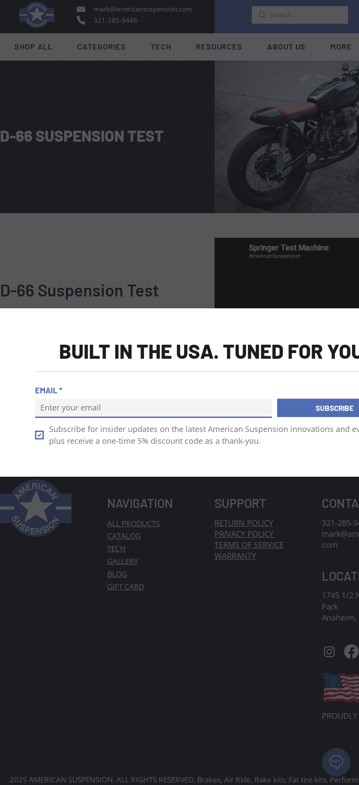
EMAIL (48, 390)
